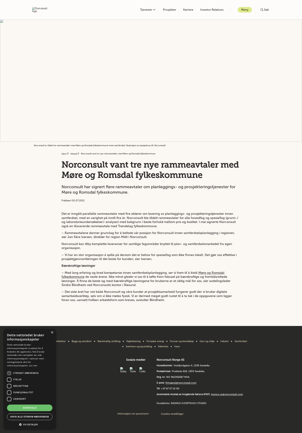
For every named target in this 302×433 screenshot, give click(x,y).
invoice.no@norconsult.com (227, 394)
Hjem (64, 154)
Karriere (188, 9)
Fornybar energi (155, 341)
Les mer (33, 365)
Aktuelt (74, 154)
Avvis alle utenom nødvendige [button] (29, 416)
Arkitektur (60, 341)
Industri (224, 341)
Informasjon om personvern (133, 413)
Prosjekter (169, 9)
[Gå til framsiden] (41, 10)
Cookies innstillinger (172, 413)
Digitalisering (133, 341)
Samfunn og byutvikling (139, 346)
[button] (29, 424)
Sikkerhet (163, 346)
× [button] (52, 332)
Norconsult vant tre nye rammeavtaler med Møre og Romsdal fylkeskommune (118, 153)
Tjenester (146, 9)
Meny (244, 9)
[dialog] (29, 379)
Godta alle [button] (30, 407)
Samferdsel (241, 341)
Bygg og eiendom (82, 341)
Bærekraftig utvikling (109, 341)
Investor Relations (212, 9)
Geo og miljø (207, 341)
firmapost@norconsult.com (181, 382)
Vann (177, 346)
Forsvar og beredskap (182, 341)
